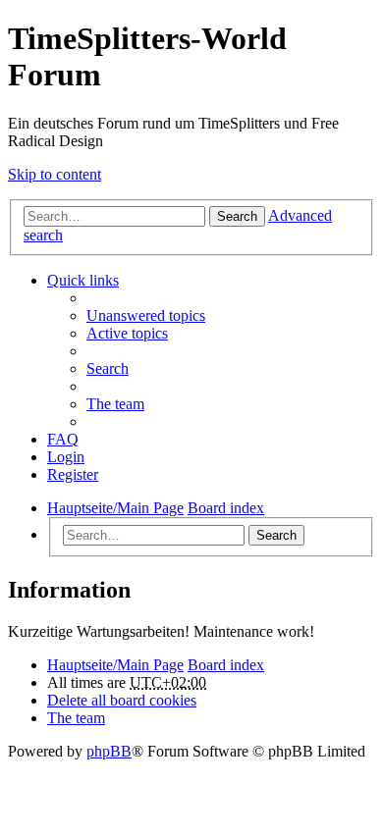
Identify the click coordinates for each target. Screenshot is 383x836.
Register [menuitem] (72, 474)
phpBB (109, 751)
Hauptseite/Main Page (115, 664)
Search (237, 216)
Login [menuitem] (65, 456)
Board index (226, 664)
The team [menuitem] (115, 403)
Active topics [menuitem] (127, 333)
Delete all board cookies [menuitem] (121, 700)
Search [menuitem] (107, 368)
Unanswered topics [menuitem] (145, 315)
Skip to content (54, 174)
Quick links (83, 280)
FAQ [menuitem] (63, 439)
